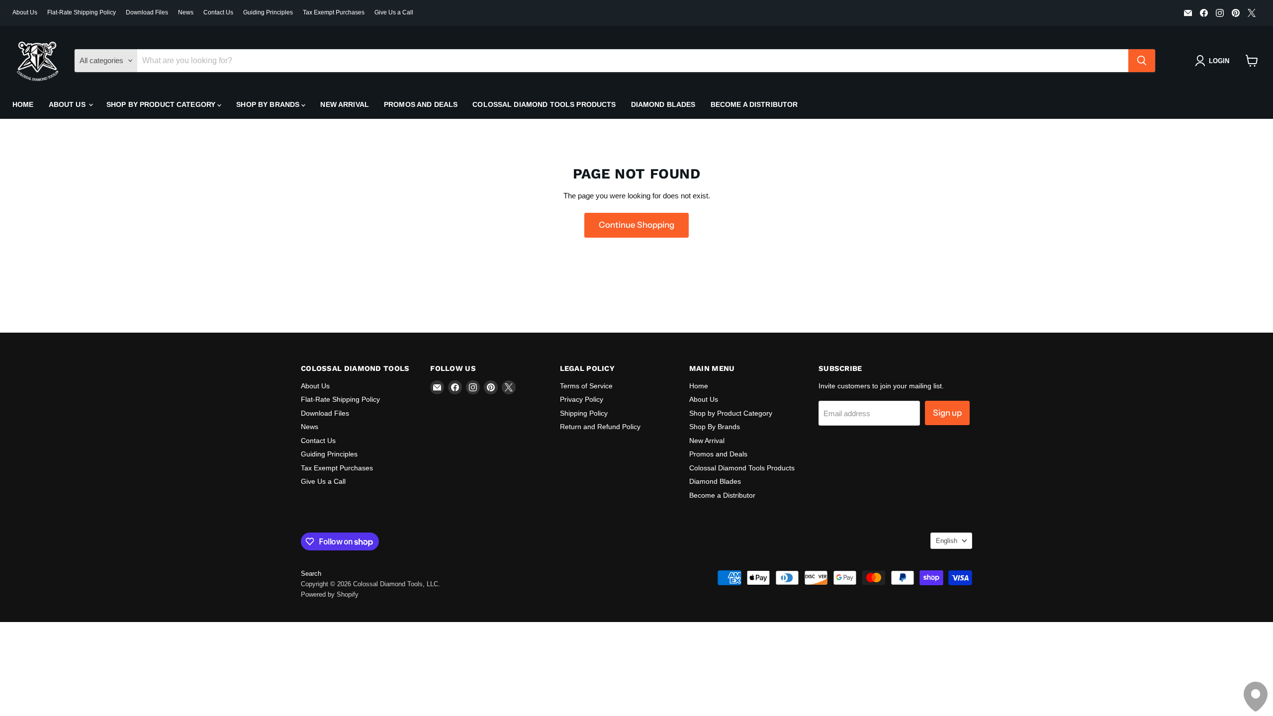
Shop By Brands (268, 104)
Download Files (147, 12)
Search (311, 573)
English (946, 540)
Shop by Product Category (162, 104)
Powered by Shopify (330, 594)
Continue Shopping (636, 225)
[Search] (1141, 60)
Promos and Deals (420, 104)
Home (23, 104)
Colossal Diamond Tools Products (544, 104)
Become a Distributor (754, 104)
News (185, 12)
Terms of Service (586, 386)
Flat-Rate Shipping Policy (81, 12)
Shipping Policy (584, 413)
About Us (24, 12)
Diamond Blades (663, 104)
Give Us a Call (393, 12)
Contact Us (218, 12)
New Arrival (344, 104)
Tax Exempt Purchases (333, 12)
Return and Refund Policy (600, 427)
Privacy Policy (581, 399)
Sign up (947, 413)
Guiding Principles (268, 12)
